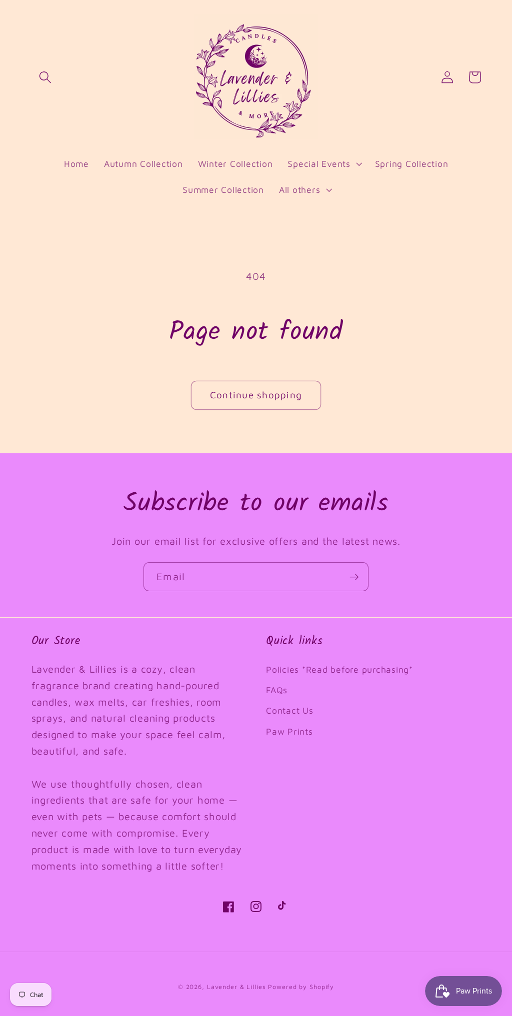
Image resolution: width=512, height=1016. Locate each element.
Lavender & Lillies (236, 987)
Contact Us (290, 710)
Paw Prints (289, 731)
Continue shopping (256, 394)
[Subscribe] (354, 576)
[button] (45, 77)
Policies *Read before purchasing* (339, 669)
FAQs (277, 690)
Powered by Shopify (301, 987)
